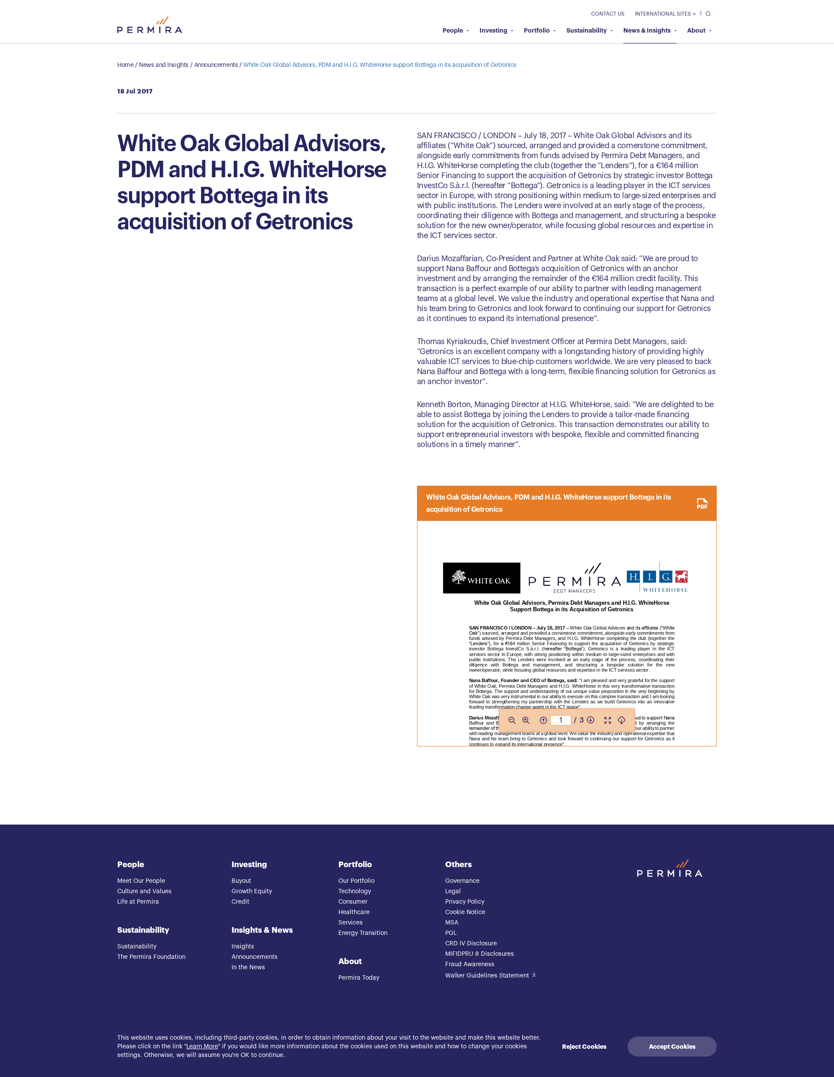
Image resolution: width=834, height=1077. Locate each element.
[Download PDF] (621, 720)
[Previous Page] (543, 720)
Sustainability (586, 30)
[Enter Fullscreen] (607, 720)
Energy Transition (362, 933)
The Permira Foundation (151, 957)
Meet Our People (141, 881)
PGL (451, 933)
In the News (248, 967)
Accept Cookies (672, 1047)
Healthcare (354, 912)
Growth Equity (252, 891)
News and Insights (164, 65)
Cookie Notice (465, 912)
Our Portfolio (356, 881)
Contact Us (608, 14)
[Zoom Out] (512, 720)
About (696, 30)
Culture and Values (144, 891)
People (453, 30)
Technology (354, 891)
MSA (451, 923)
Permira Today (358, 978)
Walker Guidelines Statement (487, 976)
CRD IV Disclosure (471, 944)
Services (350, 923)
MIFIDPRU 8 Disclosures (479, 954)
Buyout (241, 881)
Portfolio (537, 30)
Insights (243, 947)
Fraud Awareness (469, 964)
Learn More (202, 1047)
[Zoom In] (526, 720)
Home (125, 65)
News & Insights (647, 30)
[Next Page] (590, 720)
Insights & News (262, 930)
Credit (240, 902)
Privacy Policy (464, 902)
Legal (453, 891)
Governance (462, 881)
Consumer (352, 902)
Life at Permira (138, 902)
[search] (706, 13)
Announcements (216, 65)
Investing (493, 30)
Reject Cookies (584, 1047)
